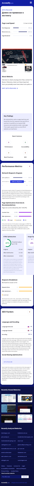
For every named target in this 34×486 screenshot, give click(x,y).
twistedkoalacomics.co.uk (8, 448)
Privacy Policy (5, 471)
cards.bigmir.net (22, 460)
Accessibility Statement (8, 468)
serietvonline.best (6, 452)
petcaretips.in (5, 437)
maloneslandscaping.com (8, 441)
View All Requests (17, 181)
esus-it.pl (20, 441)
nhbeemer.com (22, 452)
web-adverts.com (6, 456)
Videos (3, 466)
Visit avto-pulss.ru (9, 88)
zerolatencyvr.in (22, 456)
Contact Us (17, 466)
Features (9, 466)
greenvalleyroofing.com (24, 444)
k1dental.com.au (22, 433)
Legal (23, 466)
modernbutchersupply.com (25, 437)
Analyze (25, 476)
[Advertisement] (17, 44)
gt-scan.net (21, 448)
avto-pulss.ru (7, 10)
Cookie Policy (14, 471)
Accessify (7, 3)
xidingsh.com (5, 460)
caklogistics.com (6, 444)
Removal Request (21, 468)
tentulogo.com (5, 433)
